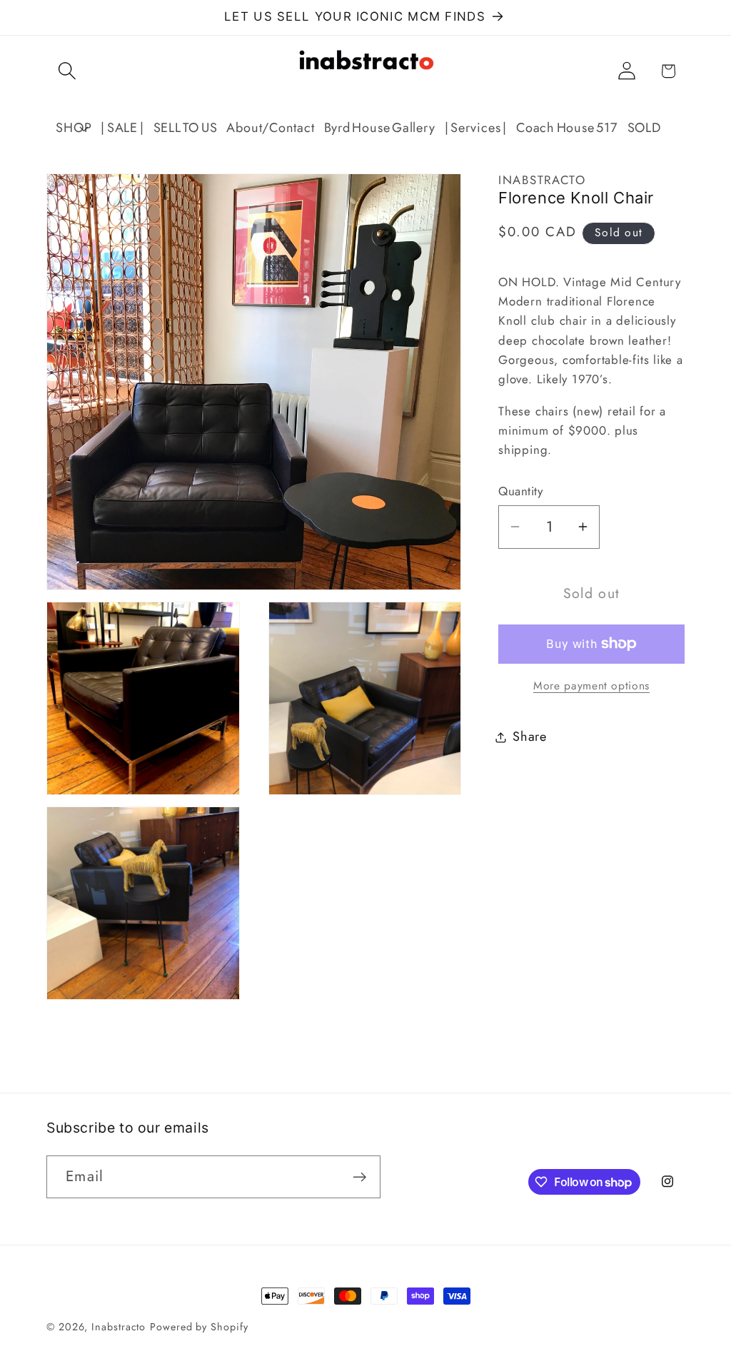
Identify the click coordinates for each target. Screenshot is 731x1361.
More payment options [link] (591, 686)
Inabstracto (118, 1327)
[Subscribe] (359, 1177)
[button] (66, 71)
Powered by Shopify (199, 1327)
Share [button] (530, 736)
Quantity (520, 491)
